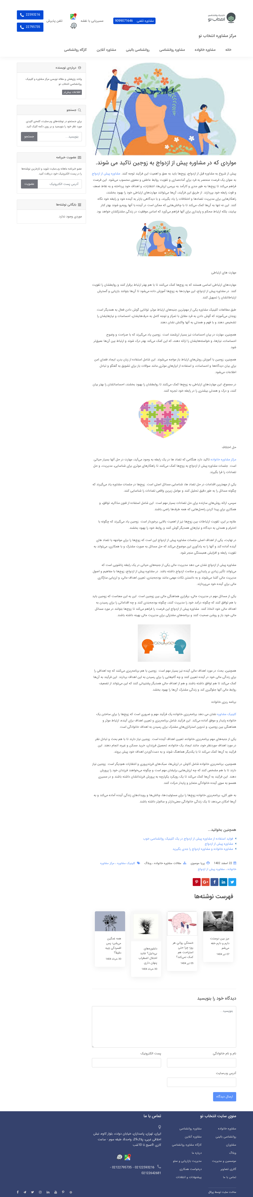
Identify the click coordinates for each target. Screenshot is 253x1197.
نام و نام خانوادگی (224, 1053)
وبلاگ (147, 863)
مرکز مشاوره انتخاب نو (217, 36)
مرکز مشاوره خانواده (223, 459)
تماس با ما (229, 1177)
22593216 (32, 14)
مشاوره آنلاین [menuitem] (106, 50)
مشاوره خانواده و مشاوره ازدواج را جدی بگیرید (203, 848)
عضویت (29, 183)
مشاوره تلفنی (134, 20)
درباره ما (197, 1153)
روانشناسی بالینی (226, 1136)
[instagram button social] (40, 1192)
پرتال (211, 1192)
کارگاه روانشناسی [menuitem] (75, 50)
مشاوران (231, 1144)
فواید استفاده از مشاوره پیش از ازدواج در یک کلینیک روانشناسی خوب (188, 838)
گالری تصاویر (228, 1169)
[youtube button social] (55, 1192)
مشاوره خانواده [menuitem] (205, 50)
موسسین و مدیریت (224, 1161)
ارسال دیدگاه (224, 1096)
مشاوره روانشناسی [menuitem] (172, 50)
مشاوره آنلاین (193, 1136)
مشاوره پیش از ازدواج (219, 843)
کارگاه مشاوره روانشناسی (187, 1144)
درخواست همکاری (190, 1169)
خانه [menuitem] (228, 50)
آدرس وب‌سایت (226, 1073)
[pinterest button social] (63, 1192)
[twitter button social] (32, 1192)
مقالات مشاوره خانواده (167, 863)
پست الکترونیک (151, 1053)
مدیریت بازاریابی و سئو (187, 1161)
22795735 (32, 27)
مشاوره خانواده (227, 1128)
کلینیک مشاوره (226, 714)
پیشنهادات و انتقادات (189, 1177)
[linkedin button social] (48, 1192)
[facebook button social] (18, 1192)
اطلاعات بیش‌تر (72, 92)
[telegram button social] (25, 1192)
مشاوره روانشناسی (190, 1128)
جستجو (29, 136)
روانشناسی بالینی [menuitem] (137, 50)
